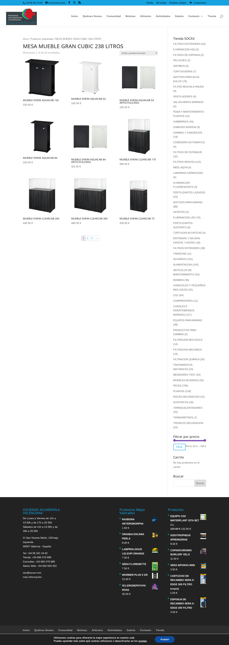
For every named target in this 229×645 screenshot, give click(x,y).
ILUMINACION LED (184, 217)
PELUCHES (179, 60)
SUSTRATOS (180, 402)
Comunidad (114, 16)
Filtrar (179, 446)
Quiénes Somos (92, 16)
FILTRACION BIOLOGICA (187, 339)
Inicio (74, 16)
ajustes (142, 641)
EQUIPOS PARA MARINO (187, 320)
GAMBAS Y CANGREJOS (187, 132)
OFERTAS (179, 212)
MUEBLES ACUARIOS (185, 380)
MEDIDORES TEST (184, 374)
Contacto (193, 16)
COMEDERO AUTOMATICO (189, 142)
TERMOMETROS (183, 417)
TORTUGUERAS (182, 71)
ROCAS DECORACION (186, 396)
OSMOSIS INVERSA (184, 127)
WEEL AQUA (180, 167)
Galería (179, 16)
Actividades (163, 16)
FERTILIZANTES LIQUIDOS (189, 192)
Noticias (130, 16)
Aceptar (164, 639)
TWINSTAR (179, 253)
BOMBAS (178, 280)
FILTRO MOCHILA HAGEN (188, 86)
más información (32, 577)
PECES (177, 385)
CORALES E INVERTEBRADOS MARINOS (183, 310)
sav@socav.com (32, 572)
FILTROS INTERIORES (186, 248)
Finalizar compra (177, 3)
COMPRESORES (183, 300)
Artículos (145, 16)
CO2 (175, 295)
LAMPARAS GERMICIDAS (188, 172)
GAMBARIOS (180, 121)
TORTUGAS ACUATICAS (187, 232)
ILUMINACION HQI (184, 49)
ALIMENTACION (182, 264)
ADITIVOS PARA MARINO (188, 202)
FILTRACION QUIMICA (186, 359)
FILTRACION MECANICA (187, 349)
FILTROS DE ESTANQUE (187, 152)
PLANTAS (178, 391)
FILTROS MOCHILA (184, 161)
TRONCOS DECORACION (188, 423)
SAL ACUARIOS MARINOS (188, 102)
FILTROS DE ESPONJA (186, 55)
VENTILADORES (182, 96)
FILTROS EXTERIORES (186, 43)
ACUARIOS (179, 259)
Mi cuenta (161, 3)
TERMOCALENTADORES (187, 407)
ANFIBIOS (179, 65)
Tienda (149, 3)
